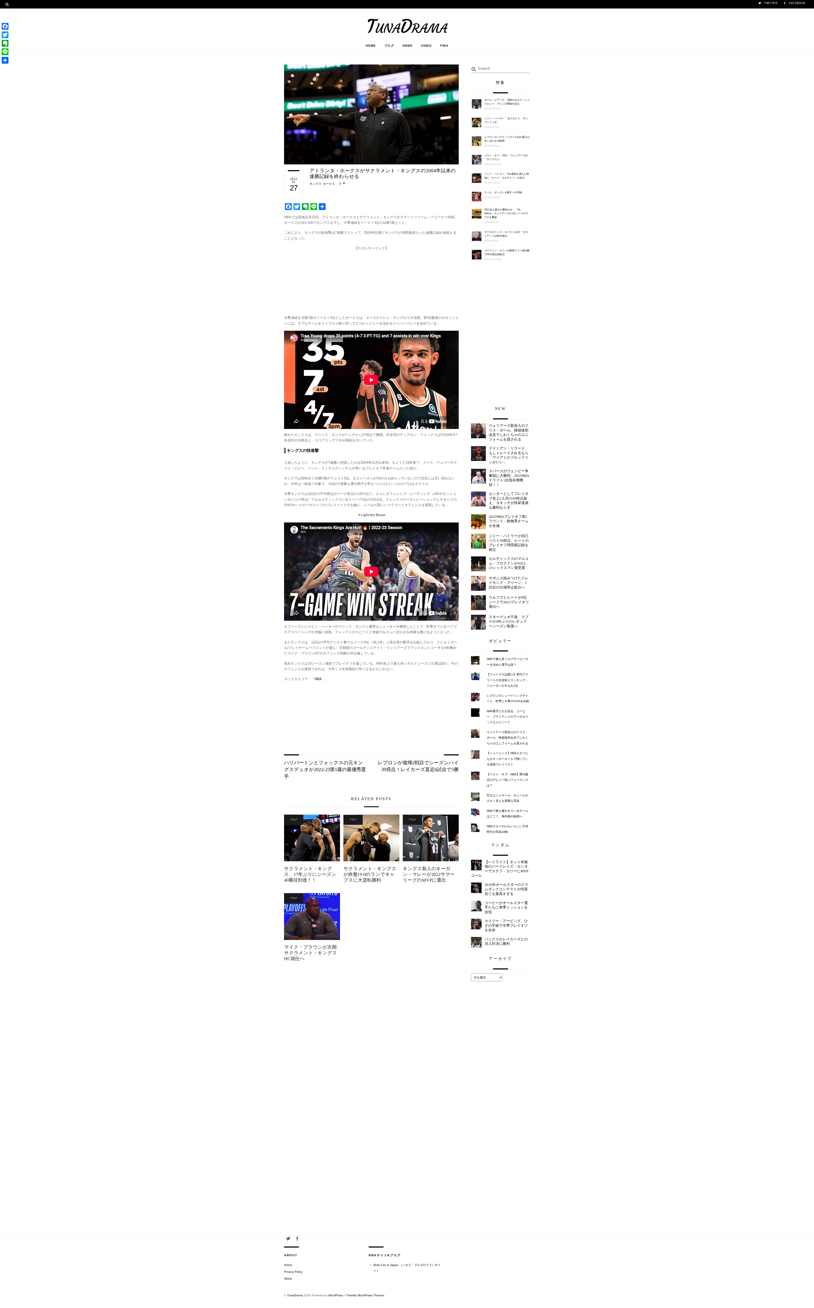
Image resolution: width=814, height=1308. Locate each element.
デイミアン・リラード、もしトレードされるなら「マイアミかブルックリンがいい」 (508, 455)
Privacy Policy (293, 1271)
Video (426, 45)
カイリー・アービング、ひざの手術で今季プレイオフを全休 (506, 925)
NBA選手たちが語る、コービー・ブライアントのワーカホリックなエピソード (507, 716)
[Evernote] (5, 43)
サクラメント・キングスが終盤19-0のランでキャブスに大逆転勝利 (369, 874)
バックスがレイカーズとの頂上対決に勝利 (506, 941)
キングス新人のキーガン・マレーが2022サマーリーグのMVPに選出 (429, 874)
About (288, 1278)
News (408, 45)
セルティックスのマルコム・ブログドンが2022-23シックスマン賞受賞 (508, 563)
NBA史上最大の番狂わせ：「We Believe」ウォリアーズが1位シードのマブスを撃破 (506, 213)
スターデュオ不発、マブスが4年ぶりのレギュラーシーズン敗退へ (508, 621)
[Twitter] (5, 35)
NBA (318, 679)
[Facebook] (5, 26)
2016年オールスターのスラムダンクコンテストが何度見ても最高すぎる (506, 889)
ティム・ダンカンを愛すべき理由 (503, 192)
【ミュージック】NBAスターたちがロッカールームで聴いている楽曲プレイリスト (507, 758)
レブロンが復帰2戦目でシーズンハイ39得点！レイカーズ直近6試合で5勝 (418, 766)
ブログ (389, 45)
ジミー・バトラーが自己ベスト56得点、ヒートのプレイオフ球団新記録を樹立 (509, 543)
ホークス (329, 183)
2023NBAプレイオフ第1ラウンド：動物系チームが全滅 (508, 521)
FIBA (444, 45)
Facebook (796, 3)
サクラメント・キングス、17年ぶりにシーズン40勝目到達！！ (310, 874)
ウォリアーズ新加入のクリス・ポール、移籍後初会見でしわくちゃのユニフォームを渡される (508, 432)
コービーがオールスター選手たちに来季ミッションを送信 (506, 907)
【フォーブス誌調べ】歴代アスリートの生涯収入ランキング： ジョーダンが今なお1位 (507, 680)
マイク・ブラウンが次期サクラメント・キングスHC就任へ (310, 952)
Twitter (770, 3)
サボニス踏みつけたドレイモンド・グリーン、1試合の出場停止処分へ (508, 582)
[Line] (5, 52)
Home (371, 45)
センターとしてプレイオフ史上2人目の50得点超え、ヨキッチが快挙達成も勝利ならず (508, 501)
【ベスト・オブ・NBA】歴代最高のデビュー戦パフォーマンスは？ (507, 780)
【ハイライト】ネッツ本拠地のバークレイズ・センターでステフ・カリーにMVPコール (499, 869)
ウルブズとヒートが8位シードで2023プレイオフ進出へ (509, 602)
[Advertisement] (371, 281)
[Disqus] (371, 1036)
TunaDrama (295, 1295)
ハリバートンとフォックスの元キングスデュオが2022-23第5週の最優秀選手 (325, 769)
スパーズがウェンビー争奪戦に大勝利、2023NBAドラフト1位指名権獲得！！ (509, 478)
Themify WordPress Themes (365, 1295)
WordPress (335, 1295)
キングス (315, 183)
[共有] (5, 60)
